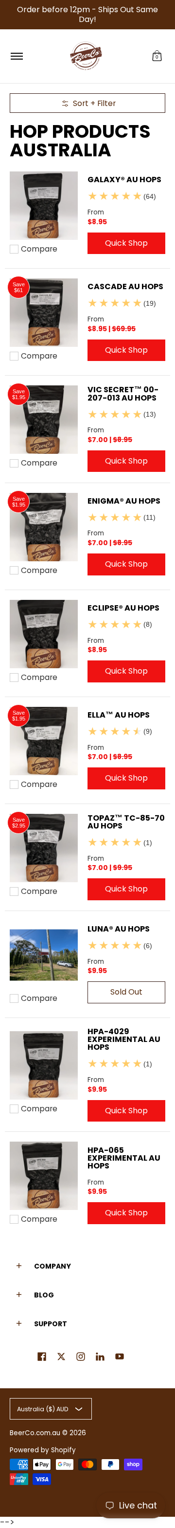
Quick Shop (126, 243)
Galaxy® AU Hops (124, 179)
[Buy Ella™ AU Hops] (44, 741)
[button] (157, 56)
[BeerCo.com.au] (86, 56)
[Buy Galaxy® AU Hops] (44, 205)
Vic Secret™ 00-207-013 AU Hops (123, 393)
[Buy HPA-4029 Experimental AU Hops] (44, 1065)
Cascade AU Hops (125, 286)
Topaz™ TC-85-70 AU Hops (126, 821)
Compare (39, 249)
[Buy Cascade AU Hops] (44, 312)
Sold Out (126, 991)
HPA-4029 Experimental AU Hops (124, 1039)
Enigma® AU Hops (124, 501)
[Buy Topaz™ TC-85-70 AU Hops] (44, 848)
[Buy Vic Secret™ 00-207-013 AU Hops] (44, 419)
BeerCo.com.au (35, 1433)
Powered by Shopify (43, 1450)
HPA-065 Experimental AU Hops (124, 1158)
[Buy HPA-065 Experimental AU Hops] (44, 1176)
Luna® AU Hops (119, 928)
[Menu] (16, 56)
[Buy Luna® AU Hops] (44, 955)
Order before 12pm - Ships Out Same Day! (87, 14)
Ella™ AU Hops (119, 715)
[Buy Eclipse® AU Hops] (44, 634)
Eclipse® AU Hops (123, 608)
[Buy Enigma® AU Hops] (44, 527)
